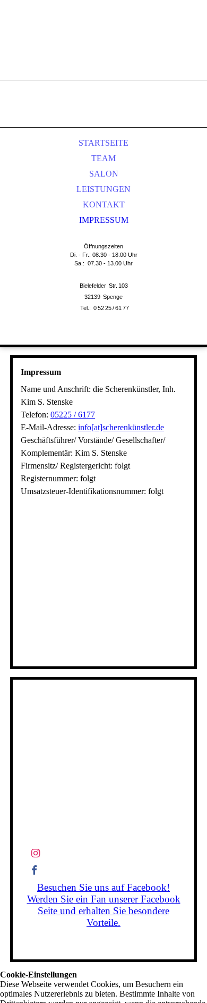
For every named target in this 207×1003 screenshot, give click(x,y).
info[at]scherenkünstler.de (121, 427)
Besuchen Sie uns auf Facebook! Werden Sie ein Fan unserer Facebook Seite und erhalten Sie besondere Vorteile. (103, 905)
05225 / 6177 (72, 414)
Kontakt (104, 204)
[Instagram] (35, 853)
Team (103, 158)
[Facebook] (34, 870)
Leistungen (103, 189)
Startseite (103, 142)
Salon (103, 173)
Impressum (103, 219)
